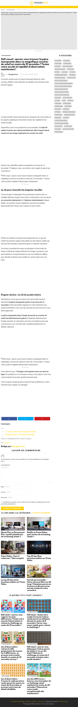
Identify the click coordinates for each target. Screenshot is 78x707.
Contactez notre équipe (18, 701)
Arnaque (58, 63)
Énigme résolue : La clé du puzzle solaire (20, 434)
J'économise (68, 97)
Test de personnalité (62, 123)
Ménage (58, 103)
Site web (4, 497)
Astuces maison (60, 69)
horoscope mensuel (62, 89)
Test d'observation (11, 439)
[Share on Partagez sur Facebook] (9, 418)
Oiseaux (58, 109)
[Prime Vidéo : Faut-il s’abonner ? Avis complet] (13, 547)
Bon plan (71, 69)
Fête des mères (60, 77)
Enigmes (72, 74)
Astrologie (68, 63)
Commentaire (5, 465)
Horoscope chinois (61, 80)
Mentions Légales (31, 701)
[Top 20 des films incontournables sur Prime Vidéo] (39, 547)
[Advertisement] (26, 101)
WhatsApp (59, 132)
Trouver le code (68, 129)
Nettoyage (59, 106)
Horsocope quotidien (62, 94)
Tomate (58, 129)
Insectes (58, 97)
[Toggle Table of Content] (2, 429)
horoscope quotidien (62, 92)
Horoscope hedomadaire (63, 86)
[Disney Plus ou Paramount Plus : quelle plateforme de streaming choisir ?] (13, 524)
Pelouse (66, 109)
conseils (65, 72)
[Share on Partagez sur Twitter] (26, 418)
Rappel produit (69, 114)
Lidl (64, 100)
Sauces (66, 117)
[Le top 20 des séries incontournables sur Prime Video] (13, 571)
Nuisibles (68, 106)
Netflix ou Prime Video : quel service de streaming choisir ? (38, 535)
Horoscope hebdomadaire (64, 83)
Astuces (58, 66)
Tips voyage (5, 676)
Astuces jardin (68, 66)
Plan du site (41, 701)
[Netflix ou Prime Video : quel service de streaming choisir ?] (39, 524)
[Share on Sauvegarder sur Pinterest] (42, 418)
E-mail (3, 492)
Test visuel (26, 439)
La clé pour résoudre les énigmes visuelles (21, 432)
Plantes (58, 112)
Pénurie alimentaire (69, 112)
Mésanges (67, 103)
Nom (3, 486)
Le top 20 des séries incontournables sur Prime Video (13, 582)
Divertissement (42, 513)
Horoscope (71, 77)
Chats (57, 72)
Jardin (58, 100)
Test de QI (59, 126)
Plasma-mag (63, 701)
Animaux (67, 60)
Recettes (58, 117)
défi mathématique (61, 74)
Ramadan (59, 114)
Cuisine (73, 72)
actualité (58, 60)
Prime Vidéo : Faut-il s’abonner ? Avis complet (12, 557)
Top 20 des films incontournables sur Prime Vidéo (39, 558)
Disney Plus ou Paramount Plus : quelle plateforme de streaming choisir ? (12, 535)
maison (71, 100)
